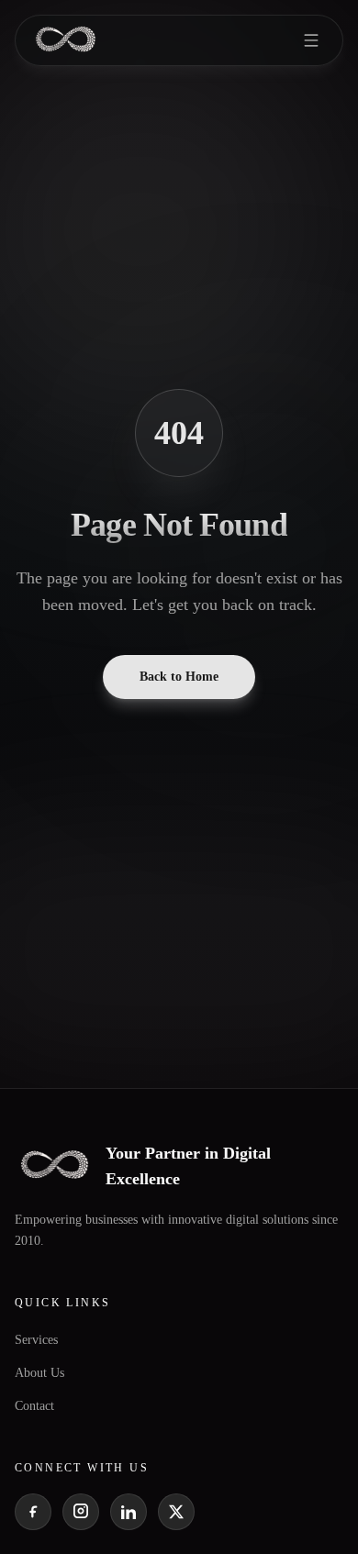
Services (36, 1340)
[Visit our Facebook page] (33, 1511)
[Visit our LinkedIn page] (128, 1511)
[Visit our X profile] (176, 1511)
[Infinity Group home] (65, 40)
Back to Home (179, 676)
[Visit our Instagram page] (80, 1511)
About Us (39, 1373)
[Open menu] (311, 40)
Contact (34, 1406)
